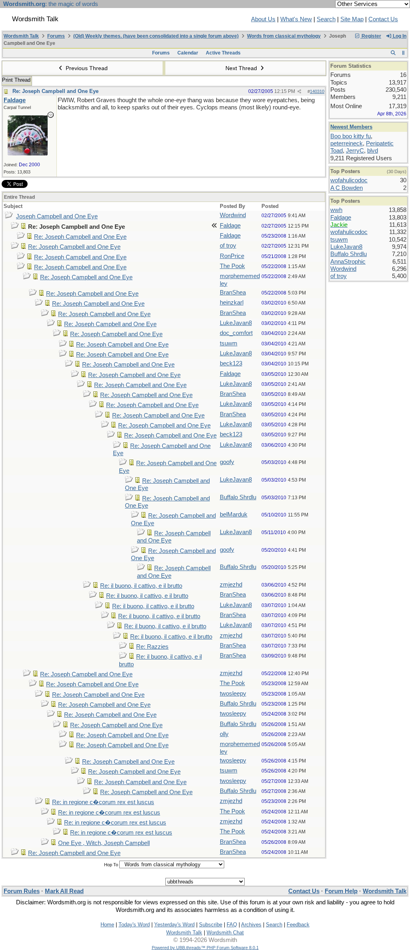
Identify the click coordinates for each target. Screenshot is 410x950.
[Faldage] (28, 153)
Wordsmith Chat (225, 933)
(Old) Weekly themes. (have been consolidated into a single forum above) (156, 36)
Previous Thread (86, 68)
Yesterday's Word (174, 925)
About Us (263, 19)
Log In (399, 36)
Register (370, 36)
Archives (251, 925)
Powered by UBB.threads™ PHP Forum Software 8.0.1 (205, 947)
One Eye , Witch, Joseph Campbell (104, 843)
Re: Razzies (152, 646)
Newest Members (351, 127)
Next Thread (242, 68)
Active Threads (223, 53)
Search (326, 19)
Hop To (111, 864)
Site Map (352, 19)
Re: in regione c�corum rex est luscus (103, 802)
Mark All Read (64, 891)
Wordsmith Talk (21, 36)
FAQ (232, 925)
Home (107, 925)
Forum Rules (22, 891)
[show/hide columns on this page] (403, 53)
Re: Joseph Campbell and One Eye (55, 91)
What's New (296, 19)
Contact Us (383, 19)
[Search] (393, 52)
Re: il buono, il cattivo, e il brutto (141, 586)
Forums (56, 36)
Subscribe (210, 925)
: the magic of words (50, 4)
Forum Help (341, 891)
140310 (317, 91)
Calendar (187, 53)
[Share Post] (299, 91)
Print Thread (16, 80)
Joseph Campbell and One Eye (57, 216)
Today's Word (134, 925)
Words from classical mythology (284, 36)
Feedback (298, 925)
